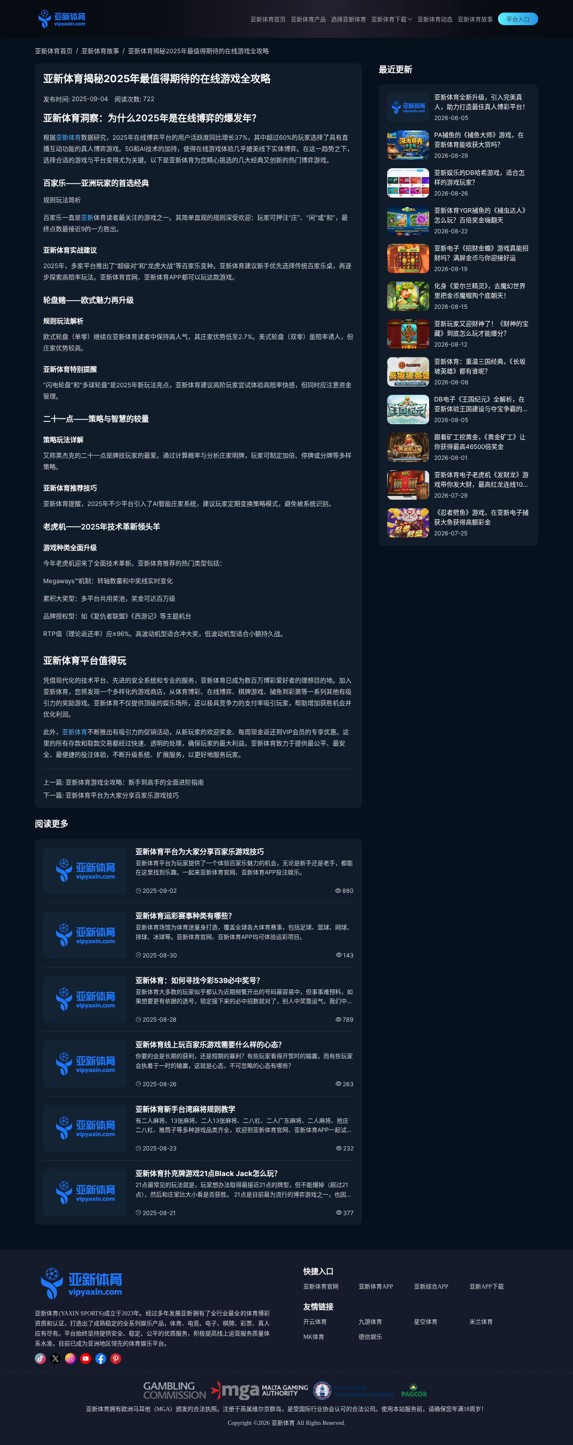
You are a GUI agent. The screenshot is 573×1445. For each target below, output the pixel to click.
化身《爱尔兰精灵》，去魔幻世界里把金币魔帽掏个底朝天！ (480, 291)
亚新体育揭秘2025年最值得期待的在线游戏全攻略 (198, 51)
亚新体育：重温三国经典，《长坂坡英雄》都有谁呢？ (480, 366)
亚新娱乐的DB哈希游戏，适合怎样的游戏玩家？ (479, 177)
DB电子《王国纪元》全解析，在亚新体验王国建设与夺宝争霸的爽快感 (481, 404)
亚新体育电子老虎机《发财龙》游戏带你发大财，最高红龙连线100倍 (481, 480)
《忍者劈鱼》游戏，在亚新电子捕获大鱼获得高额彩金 (481, 517)
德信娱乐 (370, 1337)
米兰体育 (481, 1322)
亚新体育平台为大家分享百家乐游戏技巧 (122, 795)
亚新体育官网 (321, 1286)
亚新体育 (68, 137)
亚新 (87, 218)
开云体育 (315, 1322)
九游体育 (370, 1322)
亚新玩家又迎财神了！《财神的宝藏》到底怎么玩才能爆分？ (481, 328)
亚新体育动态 (435, 19)
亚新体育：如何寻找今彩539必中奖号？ (199, 980)
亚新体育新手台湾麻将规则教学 (185, 1109)
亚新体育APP (376, 1286)
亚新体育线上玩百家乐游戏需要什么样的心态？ (210, 1045)
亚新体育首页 (268, 19)
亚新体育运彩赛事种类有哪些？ (185, 916)
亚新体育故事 (475, 19)
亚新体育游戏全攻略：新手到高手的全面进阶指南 (134, 782)
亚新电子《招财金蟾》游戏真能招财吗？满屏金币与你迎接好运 (481, 253)
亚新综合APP (431, 1286)
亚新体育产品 (308, 19)
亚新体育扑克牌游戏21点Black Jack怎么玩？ (208, 1173)
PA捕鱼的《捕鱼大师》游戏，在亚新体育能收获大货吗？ (479, 140)
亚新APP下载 (486, 1286)
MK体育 (313, 1337)
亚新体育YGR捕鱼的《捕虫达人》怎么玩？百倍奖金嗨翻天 (481, 215)
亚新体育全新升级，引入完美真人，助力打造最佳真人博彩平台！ (481, 102)
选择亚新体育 (348, 19)
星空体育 (426, 1322)
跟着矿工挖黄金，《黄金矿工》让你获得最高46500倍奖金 (480, 442)
